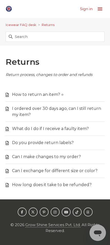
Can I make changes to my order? (46, 156)
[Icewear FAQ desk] (9, 9)
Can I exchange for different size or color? (54, 170)
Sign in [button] (87, 8)
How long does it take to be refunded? (52, 184)
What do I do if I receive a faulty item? (50, 128)
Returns (48, 25)
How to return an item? (36, 94)
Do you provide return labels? (43, 142)
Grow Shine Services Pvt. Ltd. (53, 224)
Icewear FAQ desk (21, 25)
